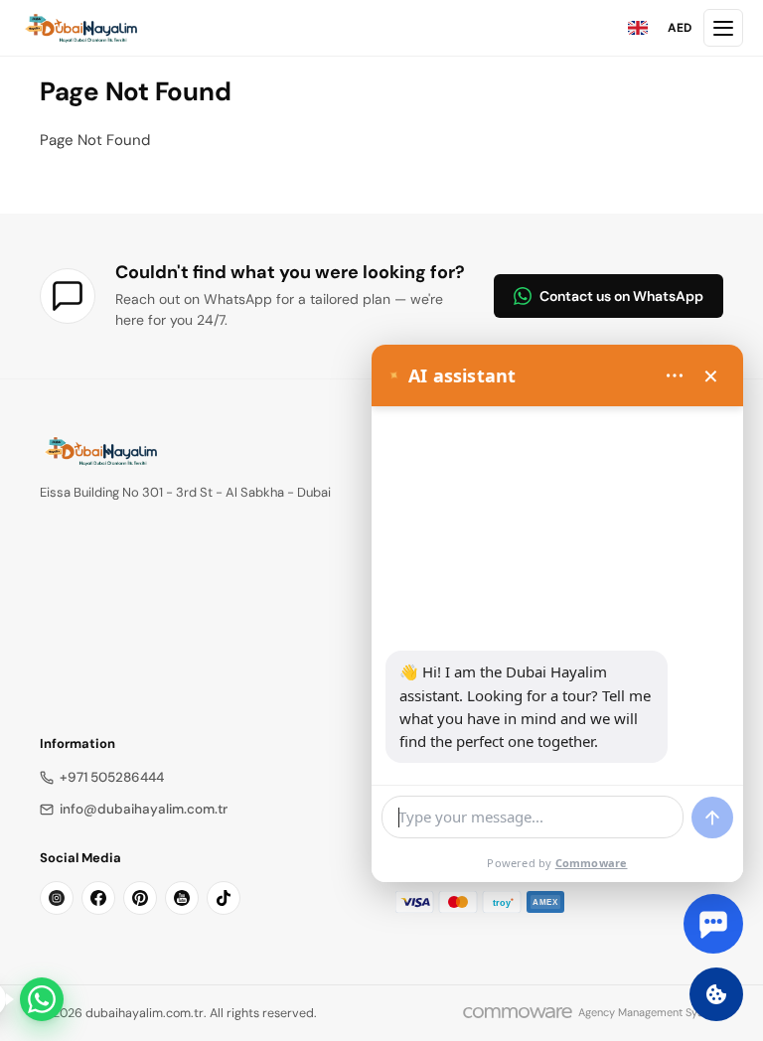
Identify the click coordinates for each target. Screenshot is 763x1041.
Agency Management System (650, 1012)
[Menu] (723, 28)
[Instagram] (57, 898)
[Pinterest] (140, 898)
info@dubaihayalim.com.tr (144, 809)
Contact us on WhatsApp (621, 296)
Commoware (591, 862)
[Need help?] (42, 999)
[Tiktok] (223, 898)
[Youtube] (182, 898)
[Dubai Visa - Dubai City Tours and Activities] (81, 28)
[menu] (674, 375)
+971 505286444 (112, 777)
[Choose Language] (638, 28)
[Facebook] (98, 898)
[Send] (712, 817)
